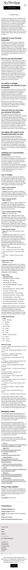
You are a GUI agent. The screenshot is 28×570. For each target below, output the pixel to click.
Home (2, 529)
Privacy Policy (4, 536)
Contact (3, 533)
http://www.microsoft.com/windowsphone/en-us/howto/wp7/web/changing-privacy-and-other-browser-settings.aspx (13, 481)
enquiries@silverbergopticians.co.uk (13, 519)
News (2, 531)
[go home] (12, 3)
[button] (25, 5)
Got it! (14, 565)
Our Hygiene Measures (7, 538)
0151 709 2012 (8, 517)
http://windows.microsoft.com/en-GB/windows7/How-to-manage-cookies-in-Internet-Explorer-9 (12, 460)
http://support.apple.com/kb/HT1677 (10, 455)
